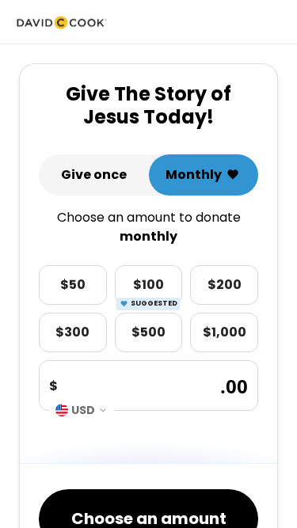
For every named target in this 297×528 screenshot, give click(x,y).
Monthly (194, 174)
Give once (94, 174)
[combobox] (81, 410)
